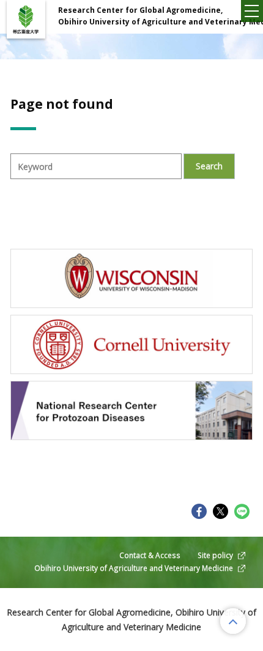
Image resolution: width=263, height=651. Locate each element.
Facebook (199, 511)
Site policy (215, 555)
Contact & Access (149, 555)
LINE (242, 511)
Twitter (220, 511)
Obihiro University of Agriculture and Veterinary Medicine (133, 568)
